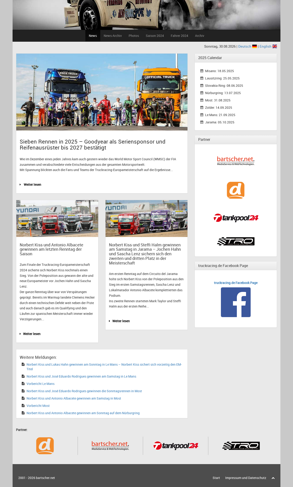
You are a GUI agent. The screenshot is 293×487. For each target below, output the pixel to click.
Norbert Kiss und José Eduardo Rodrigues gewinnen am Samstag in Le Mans (81, 376)
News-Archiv (113, 35)
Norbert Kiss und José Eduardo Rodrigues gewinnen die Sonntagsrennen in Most (84, 391)
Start (216, 478)
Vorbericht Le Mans (40, 383)
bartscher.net (45, 478)
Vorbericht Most (38, 405)
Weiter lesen (32, 184)
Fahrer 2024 (179, 35)
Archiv (199, 35)
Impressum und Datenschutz (245, 478)
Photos (134, 35)
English (266, 46)
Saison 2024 (155, 35)
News (93, 35)
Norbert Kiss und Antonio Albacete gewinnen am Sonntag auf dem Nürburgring (83, 413)
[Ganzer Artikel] (57, 218)
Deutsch (245, 46)
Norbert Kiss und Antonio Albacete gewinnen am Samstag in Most (74, 398)
